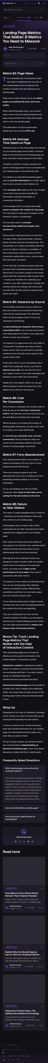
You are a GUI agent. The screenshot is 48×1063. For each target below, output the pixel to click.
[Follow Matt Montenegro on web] (15, 841)
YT (13, 1060)
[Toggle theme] (43, 3)
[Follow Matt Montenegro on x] (24, 841)
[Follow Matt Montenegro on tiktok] (32, 841)
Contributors (12, 1056)
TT (18, 1060)
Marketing (9, 26)
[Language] (39, 3)
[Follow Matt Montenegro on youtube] (28, 841)
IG (4, 1060)
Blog (3, 1056)
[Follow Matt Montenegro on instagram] (19, 841)
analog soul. (14, 1049)
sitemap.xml (12, 1045)
